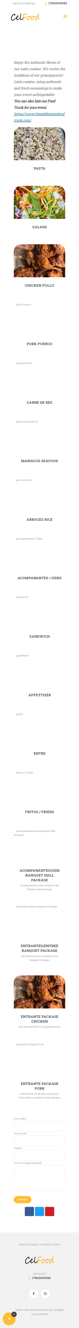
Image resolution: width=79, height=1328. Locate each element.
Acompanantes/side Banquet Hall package (39, 875)
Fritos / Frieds (39, 812)
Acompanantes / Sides (39, 578)
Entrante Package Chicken (39, 1019)
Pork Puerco (39, 344)
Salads (39, 227)
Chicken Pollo (39, 285)
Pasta (39, 168)
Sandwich (39, 636)
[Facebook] (29, 1211)
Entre (40, 753)
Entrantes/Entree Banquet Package (39, 948)
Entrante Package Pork (39, 1086)
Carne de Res (39, 402)
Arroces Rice (39, 519)
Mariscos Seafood (39, 461)
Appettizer (39, 695)
